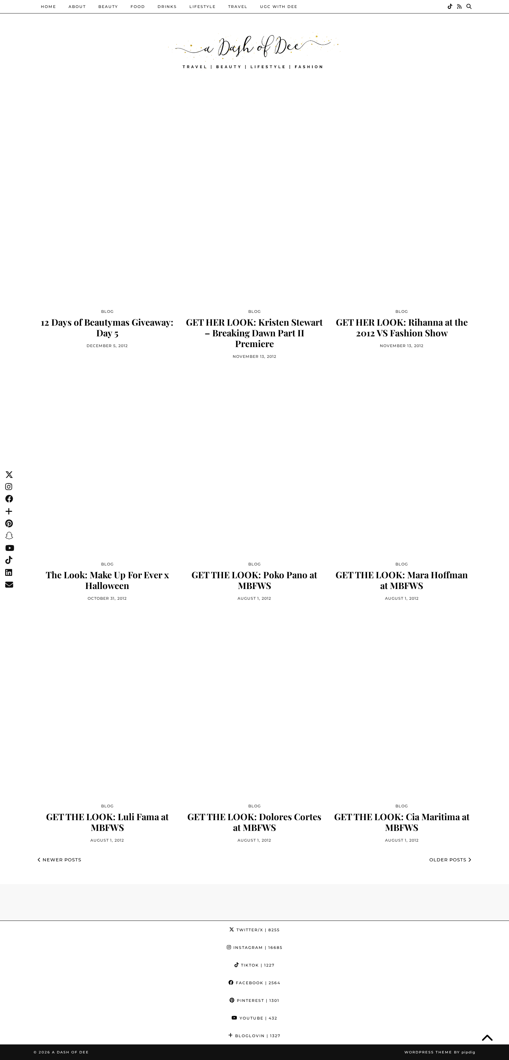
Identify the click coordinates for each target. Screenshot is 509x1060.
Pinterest (257, 1000)
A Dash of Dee (70, 1052)
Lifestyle (202, 6)
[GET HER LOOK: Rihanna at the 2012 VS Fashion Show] (401, 210)
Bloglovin (257, 1035)
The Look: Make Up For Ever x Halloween (107, 580)
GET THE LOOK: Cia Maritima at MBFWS (402, 822)
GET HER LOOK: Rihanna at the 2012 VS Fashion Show (402, 327)
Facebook (257, 982)
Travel (238, 6)
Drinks (167, 6)
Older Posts (448, 859)
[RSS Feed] (459, 6)
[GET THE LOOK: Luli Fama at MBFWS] (107, 704)
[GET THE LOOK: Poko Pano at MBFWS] (254, 462)
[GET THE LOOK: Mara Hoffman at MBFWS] (401, 462)
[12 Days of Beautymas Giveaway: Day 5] (107, 210)
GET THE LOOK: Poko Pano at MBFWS (254, 580)
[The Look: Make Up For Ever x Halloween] (107, 462)
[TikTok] (450, 6)
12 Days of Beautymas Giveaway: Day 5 (107, 327)
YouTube (257, 1018)
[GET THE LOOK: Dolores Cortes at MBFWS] (254, 704)
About (77, 6)
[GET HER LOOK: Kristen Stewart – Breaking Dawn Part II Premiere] (254, 210)
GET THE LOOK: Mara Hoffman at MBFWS (402, 580)
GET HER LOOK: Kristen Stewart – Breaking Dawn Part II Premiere (254, 333)
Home (48, 6)
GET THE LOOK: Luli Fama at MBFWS (107, 822)
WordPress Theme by (439, 1052)
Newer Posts (61, 859)
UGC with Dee (278, 6)
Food (138, 6)
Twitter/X (257, 929)
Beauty (108, 6)
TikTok (257, 965)
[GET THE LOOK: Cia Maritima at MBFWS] (401, 704)
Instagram (257, 947)
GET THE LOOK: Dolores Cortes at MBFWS (254, 822)
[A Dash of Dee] (254, 49)
